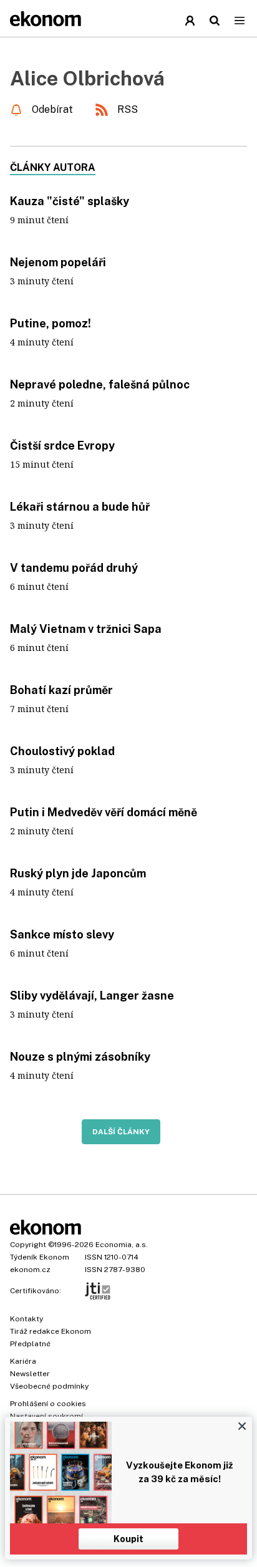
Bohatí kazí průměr (61, 690)
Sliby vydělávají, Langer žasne (92, 995)
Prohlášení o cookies (48, 1403)
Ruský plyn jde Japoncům (78, 873)
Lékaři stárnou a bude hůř (80, 506)
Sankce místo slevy (62, 934)
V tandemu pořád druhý (74, 567)
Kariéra (23, 1361)
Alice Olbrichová (87, 78)
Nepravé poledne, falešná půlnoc (100, 384)
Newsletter (30, 1373)
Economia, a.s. (121, 1244)
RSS (127, 109)
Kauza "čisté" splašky (69, 201)
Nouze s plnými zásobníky (80, 1056)
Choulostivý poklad (62, 751)
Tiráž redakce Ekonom (50, 1331)
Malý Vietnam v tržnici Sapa (86, 628)
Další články (121, 1131)
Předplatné (30, 1343)
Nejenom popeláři (58, 262)
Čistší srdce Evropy (62, 445)
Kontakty (26, 1318)
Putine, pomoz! (50, 323)
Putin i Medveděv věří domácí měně (103, 812)
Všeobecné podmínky (49, 1386)
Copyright (28, 1244)
